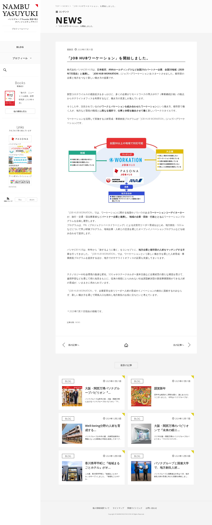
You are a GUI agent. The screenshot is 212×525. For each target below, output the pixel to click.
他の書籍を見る (20, 111)
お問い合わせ (151, 508)
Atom (32, 199)
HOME (126, 345)
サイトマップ (118, 508)
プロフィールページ (20, 29)
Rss (20, 199)
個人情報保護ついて (101, 508)
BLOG (20, 47)
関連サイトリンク (134, 508)
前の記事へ (73, 344)
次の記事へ (178, 344)
